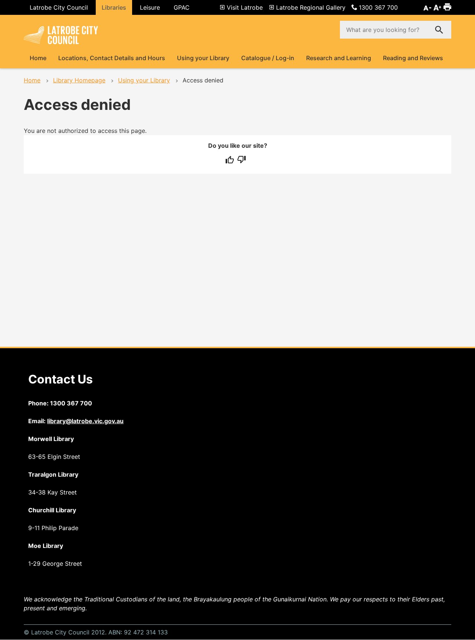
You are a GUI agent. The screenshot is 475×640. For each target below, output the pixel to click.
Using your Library (203, 58)
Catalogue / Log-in (267, 58)
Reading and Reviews (413, 58)
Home (38, 58)
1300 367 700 (378, 7)
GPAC (182, 7)
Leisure (150, 7)
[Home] (61, 41)
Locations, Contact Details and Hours (111, 58)
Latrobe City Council (59, 7)
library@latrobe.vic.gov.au (85, 421)
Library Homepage (79, 80)
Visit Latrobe (245, 7)
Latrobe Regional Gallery (310, 7)
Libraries (114, 7)
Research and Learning (338, 58)
